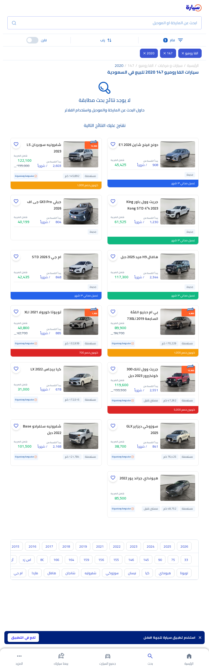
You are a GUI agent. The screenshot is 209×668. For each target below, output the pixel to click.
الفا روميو (191, 53)
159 (86, 560)
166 (56, 560)
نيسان (132, 573)
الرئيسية (193, 65)
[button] (105, 40)
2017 (49, 546)
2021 (100, 546)
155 (116, 560)
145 (146, 560)
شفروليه (90, 573)
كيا (147, 573)
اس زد (27, 560)
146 (131, 560)
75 (173, 560)
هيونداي (165, 573)
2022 (117, 546)
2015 (15, 546)
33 (186, 560)
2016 (32, 546)
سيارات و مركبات (170, 65)
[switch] (32, 40)
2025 (167, 546)
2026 (184, 546)
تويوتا (184, 573)
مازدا (35, 573)
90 (160, 560)
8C (42, 560)
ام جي (18, 573)
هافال (51, 573)
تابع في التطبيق (23, 637)
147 (170, 53)
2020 (150, 53)
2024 (150, 546)
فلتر (169, 40)
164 (71, 560)
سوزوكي (112, 573)
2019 (83, 546)
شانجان (70, 573)
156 (101, 560)
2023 (133, 546)
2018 (66, 546)
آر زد (10, 560)
